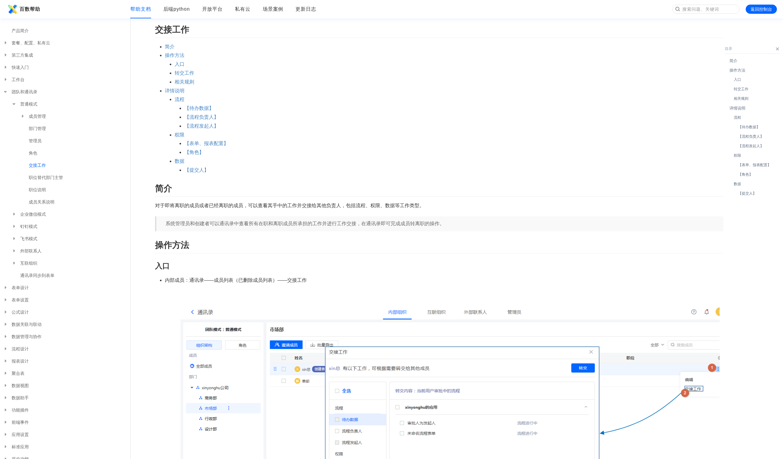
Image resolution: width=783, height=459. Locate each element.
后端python (176, 9)
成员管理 (37, 116)
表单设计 (20, 287)
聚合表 (18, 373)
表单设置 (20, 299)
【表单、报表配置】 (206, 143)
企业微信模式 (33, 214)
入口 (179, 64)
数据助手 (20, 397)
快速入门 (20, 67)
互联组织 (28, 263)
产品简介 (20, 30)
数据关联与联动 (27, 324)
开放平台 (212, 9)
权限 (179, 134)
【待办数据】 (199, 108)
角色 (33, 153)
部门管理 (37, 128)
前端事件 (20, 422)
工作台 (18, 79)
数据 (179, 161)
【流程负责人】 (201, 117)
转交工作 (184, 73)
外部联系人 (31, 250)
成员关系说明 (41, 202)
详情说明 (174, 90)
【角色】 (194, 152)
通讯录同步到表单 (37, 275)
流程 (179, 99)
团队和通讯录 (24, 91)
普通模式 (28, 104)
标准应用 (20, 446)
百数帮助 (30, 9)
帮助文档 (140, 9)
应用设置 (20, 434)
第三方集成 (22, 55)
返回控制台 (761, 9)
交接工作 (37, 165)
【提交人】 (196, 170)
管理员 (35, 140)
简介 (170, 46)
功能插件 (20, 410)
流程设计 (20, 348)
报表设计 (20, 361)
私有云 (242, 9)
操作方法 (174, 55)
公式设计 (20, 312)
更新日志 (305, 9)
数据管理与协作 (27, 336)
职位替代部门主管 (46, 177)
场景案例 (273, 9)
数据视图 (20, 385)
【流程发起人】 (201, 126)
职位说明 (37, 189)
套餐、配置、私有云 (31, 42)
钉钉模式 (28, 226)
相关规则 (184, 81)
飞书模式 (28, 238)
